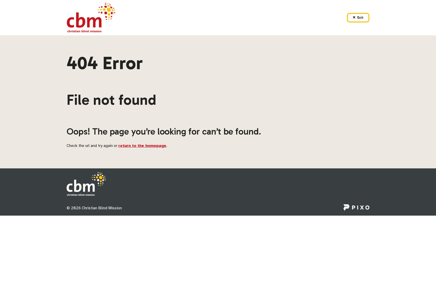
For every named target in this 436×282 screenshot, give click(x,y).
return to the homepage (142, 145)
